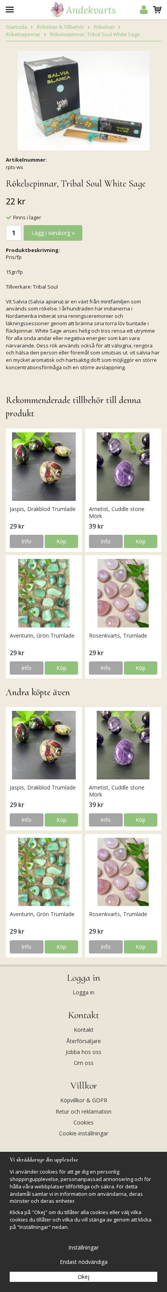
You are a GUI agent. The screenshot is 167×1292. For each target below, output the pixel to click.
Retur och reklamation (83, 1111)
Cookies (83, 1122)
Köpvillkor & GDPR (83, 1100)
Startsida (16, 26)
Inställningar (83, 1247)
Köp (61, 541)
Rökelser (104, 26)
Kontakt (84, 1029)
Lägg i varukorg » (53, 232)
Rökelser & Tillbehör (60, 26)
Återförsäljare (83, 1041)
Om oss (84, 1062)
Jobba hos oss (83, 1052)
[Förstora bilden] (83, 100)
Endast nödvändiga (84, 1262)
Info (26, 541)
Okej (83, 1276)
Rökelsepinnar (23, 34)
